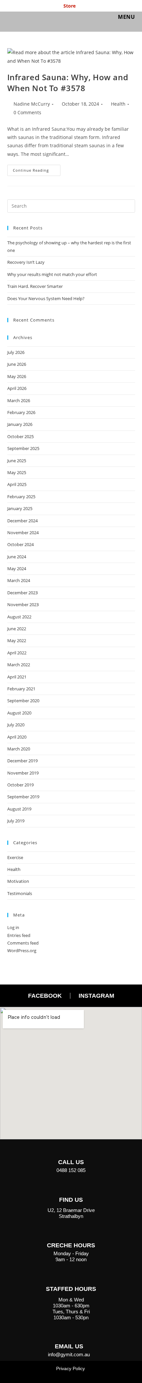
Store (69, 6)
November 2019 (23, 773)
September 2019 (23, 797)
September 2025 (23, 448)
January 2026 (19, 424)
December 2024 (22, 521)
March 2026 (18, 400)
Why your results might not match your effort (52, 274)
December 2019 (22, 761)
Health (118, 104)
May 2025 (16, 472)
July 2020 (15, 725)
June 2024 (16, 557)
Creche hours (71, 1245)
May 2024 (16, 568)
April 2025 (16, 484)
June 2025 (16, 461)
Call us (71, 1162)
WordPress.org (21, 950)
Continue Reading (36, 169)
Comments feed (23, 943)
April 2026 (16, 388)
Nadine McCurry (32, 104)
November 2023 (23, 604)
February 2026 (21, 412)
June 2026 (16, 364)
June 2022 (16, 629)
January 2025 (19, 508)
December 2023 (22, 593)
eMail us (69, 1346)
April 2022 (16, 653)
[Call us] (71, 1149)
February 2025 (21, 497)
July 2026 (15, 352)
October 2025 (20, 436)
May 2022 (16, 640)
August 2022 (19, 617)
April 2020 (16, 737)
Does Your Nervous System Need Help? (46, 298)
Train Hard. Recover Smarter (35, 286)
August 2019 (19, 809)
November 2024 (23, 533)
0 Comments (27, 112)
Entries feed (18, 935)
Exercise (15, 857)
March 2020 (18, 749)
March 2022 (18, 665)
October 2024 (20, 544)
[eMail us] (69, 1333)
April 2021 (16, 677)
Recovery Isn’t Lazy (26, 262)
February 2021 (21, 689)
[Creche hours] (71, 1232)
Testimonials (19, 893)
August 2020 (19, 713)
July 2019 (15, 821)
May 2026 (16, 376)
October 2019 (20, 785)
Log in (13, 927)
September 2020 (23, 701)
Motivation (18, 881)
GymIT (19, 18)
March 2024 (18, 580)
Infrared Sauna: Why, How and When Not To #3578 (67, 83)
